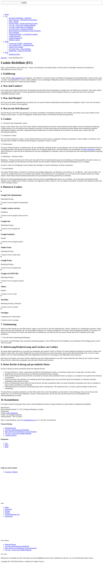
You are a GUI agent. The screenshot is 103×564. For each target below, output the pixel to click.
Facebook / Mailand (11, 472)
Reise (6, 52)
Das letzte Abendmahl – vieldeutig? (20, 18)
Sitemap (7, 513)
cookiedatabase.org (29, 420)
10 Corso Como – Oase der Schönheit (21, 29)
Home (7, 14)
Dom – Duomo (14, 22)
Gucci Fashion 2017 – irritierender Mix (21, 45)
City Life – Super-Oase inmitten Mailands (22, 25)
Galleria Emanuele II (15, 38)
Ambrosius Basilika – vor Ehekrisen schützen (23, 34)
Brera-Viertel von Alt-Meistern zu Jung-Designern (25, 31)
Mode (7, 41)
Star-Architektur (14, 32)
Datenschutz (9, 516)
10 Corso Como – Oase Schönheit (20, 49)
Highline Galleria (14, 40)
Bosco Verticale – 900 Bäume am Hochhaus (23, 20)
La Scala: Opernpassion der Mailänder (21, 27)
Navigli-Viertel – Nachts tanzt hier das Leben (23, 23)
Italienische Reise (14, 54)
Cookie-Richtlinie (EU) (12, 514)
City (6, 16)
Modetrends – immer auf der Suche (20, 51)
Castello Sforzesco (15, 36)
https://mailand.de (17, 78)
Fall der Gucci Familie (16, 47)
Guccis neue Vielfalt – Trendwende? (20, 43)
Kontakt (7, 511)
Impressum (8, 509)
